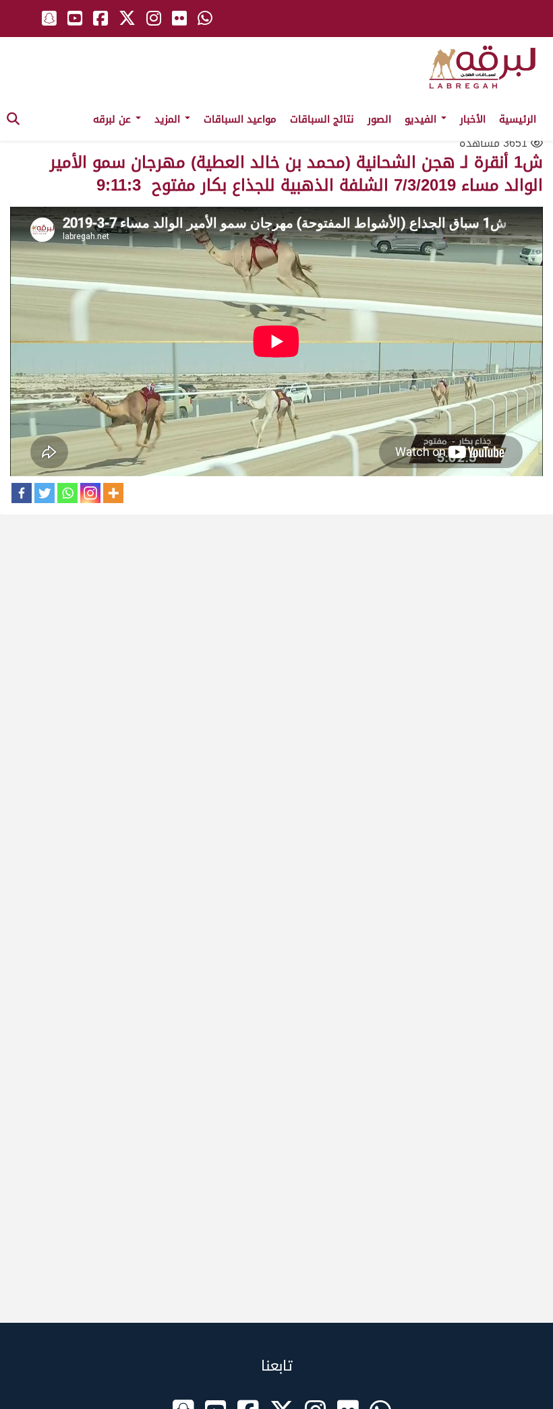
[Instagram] (90, 493)
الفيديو (422, 119)
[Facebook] (21, 493)
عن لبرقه (113, 119)
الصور (379, 119)
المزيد (168, 119)
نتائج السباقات (322, 119)
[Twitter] (44, 493)
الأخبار (473, 119)
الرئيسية (517, 119)
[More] (113, 493)
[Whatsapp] (67, 493)
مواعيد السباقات (240, 119)
